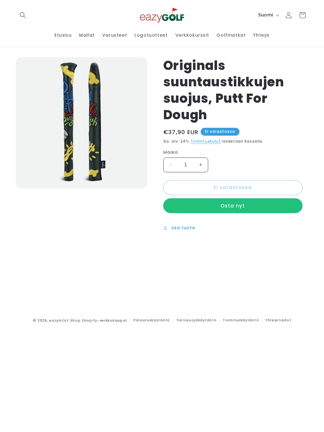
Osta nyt (233, 205)
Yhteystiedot (278, 320)
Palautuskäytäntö (152, 320)
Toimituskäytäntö (241, 320)
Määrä (170, 152)
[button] (23, 15)
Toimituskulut (205, 141)
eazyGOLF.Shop (64, 320)
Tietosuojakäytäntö (196, 320)
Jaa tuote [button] (183, 228)
